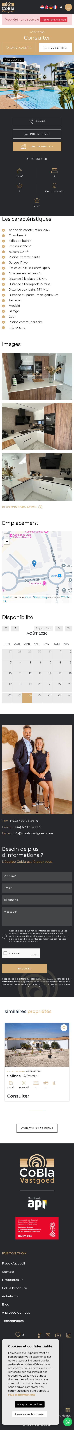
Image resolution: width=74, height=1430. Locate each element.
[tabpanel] (37, 1062)
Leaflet (7, 597)
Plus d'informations (21, 1394)
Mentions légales (59, 1415)
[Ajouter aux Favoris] (64, 1027)
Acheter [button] (8, 1296)
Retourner (39, 158)
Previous (3, 82)
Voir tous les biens (37, 1128)
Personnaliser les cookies (29, 1414)
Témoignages (13, 1321)
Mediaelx (45, 1424)
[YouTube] (58, 1335)
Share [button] (40, 121)
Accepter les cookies (29, 1404)
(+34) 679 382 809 (27, 827)
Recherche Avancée (54, 19)
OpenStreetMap (36, 597)
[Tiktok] (68, 1335)
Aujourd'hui (43, 628)
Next (70, 82)
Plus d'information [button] (19, 507)
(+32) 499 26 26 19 (24, 820)
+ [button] (7, 536)
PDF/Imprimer (40, 133)
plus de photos (41, 146)
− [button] (7, 541)
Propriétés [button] (10, 1280)
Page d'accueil (13, 1263)
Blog (5, 1304)
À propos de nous (16, 1312)
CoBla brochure (14, 1288)
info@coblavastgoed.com (33, 833)
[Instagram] (48, 1335)
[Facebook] (39, 1335)
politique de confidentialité (23, 936)
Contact (8, 1271)
